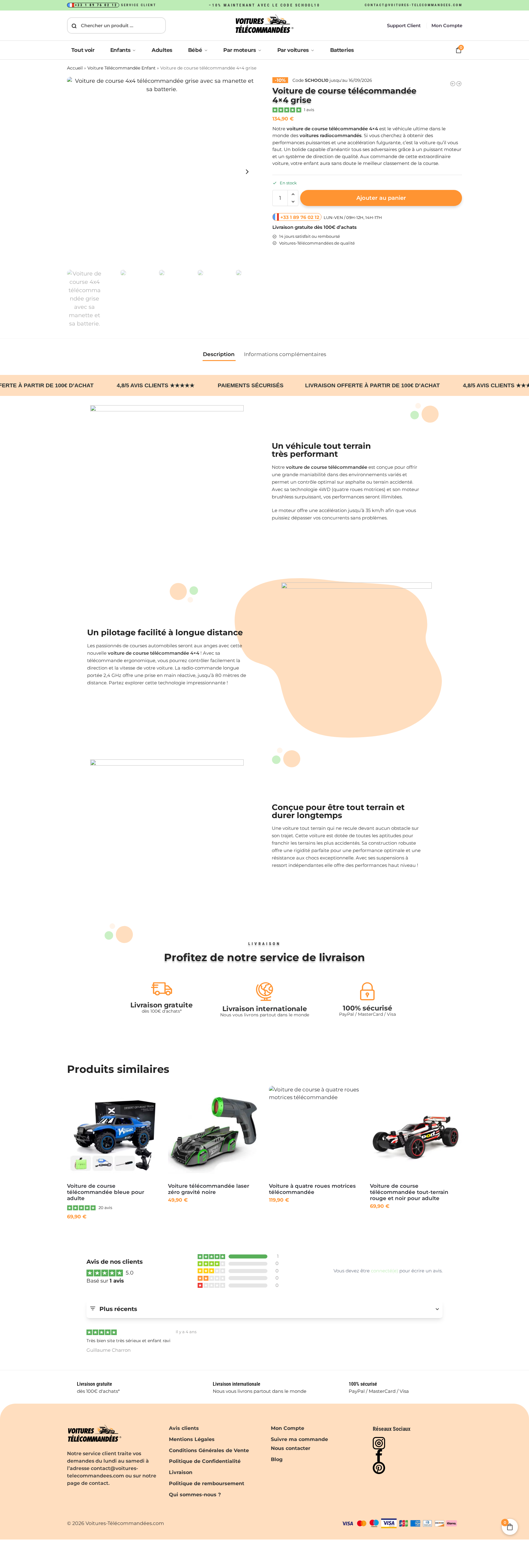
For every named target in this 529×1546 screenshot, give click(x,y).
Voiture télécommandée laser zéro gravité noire (208, 1189)
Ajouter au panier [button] (113, 1230)
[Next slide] (247, 171)
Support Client (404, 25)
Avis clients (184, 1428)
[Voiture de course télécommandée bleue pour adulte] (113, 1132)
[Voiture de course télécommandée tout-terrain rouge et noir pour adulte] (416, 1132)
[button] (293, 194)
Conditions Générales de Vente (209, 1450)
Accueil (75, 68)
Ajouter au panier (381, 198)
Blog (277, 1459)
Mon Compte (446, 25)
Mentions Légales (192, 1439)
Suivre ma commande (299, 1439)
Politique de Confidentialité (205, 1461)
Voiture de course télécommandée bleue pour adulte (105, 1192)
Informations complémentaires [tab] (285, 354)
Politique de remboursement (206, 1483)
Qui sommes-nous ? (195, 1494)
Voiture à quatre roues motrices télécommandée (312, 1189)
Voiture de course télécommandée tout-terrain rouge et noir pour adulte (409, 1192)
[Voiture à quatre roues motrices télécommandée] (315, 1132)
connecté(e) (384, 1271)
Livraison (180, 1472)
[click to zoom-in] (162, 172)
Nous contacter (290, 1448)
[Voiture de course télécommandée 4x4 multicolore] (453, 84)
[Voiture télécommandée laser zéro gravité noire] (214, 1132)
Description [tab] (219, 354)
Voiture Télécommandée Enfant (121, 68)
